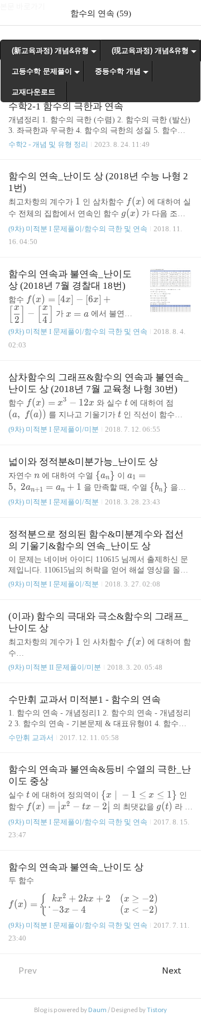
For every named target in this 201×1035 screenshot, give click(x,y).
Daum (97, 1010)
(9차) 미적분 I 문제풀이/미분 (53, 429)
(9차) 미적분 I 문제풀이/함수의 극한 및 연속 (77, 229)
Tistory (157, 1010)
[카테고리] (13, 12)
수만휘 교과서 (31, 737)
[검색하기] (187, 12)
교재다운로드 (33, 92)
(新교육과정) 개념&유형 (50, 50)
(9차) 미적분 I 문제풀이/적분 (53, 502)
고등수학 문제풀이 (42, 71)
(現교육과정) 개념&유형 (150, 50)
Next (171, 970)
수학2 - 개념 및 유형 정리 (48, 144)
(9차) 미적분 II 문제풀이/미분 (54, 667)
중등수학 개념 (118, 71)
